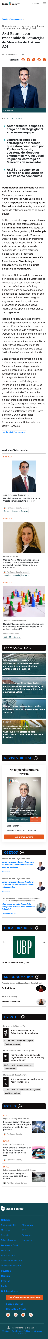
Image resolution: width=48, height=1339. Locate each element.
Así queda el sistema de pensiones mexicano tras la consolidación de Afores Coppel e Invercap (21, 666)
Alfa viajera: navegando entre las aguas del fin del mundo (15, 1176)
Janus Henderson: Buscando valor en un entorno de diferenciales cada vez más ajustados (18, 884)
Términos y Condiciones (12, 1331)
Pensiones (27, 1235)
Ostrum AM (19, 432)
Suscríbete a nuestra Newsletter (24, 1297)
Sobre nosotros (18, 976)
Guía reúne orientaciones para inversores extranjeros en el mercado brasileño (23, 734)
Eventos (11, 1017)
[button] (22, 1328)
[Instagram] (16, 1315)
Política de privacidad (33, 1331)
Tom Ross (6, 871)
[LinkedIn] (23, 59)
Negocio (16, 575)
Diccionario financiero (11, 1260)
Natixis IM (8, 432)
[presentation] (4, 942)
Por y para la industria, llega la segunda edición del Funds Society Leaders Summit (27, 1057)
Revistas (6, 1271)
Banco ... (7, 511)
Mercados (5, 1230)
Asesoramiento (8, 1255)
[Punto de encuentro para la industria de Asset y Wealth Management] (11, 3)
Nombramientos (8, 1225)
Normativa (27, 1240)
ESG (5, 637)
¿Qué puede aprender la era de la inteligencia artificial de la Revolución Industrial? (18, 906)
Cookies (22, 1333)
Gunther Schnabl (9, 914)
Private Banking (8, 1240)
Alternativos (27, 1225)
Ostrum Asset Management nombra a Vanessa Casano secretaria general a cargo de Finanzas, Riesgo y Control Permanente (21, 564)
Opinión (11, 852)
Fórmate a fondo (10, 1245)
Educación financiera (11, 1265)
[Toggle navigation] (44, 3)
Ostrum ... (25, 575)
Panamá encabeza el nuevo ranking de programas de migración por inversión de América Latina (23, 689)
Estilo (10, 1106)
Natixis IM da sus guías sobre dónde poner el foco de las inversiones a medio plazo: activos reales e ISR (23, 626)
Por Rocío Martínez (11, 633)
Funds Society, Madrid (15, 119)
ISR (10, 637)
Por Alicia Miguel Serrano (17, 1183)
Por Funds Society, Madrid (18, 508)
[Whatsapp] (44, 59)
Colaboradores (18, 928)
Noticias (5, 1220)
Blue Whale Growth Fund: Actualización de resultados (24, 1031)
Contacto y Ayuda (16, 1309)
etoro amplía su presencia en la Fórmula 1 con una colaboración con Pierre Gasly (17, 1151)
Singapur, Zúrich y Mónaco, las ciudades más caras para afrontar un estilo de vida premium (17, 1126)
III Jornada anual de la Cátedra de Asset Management (27, 1080)
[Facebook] (28, 59)
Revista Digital (18, 758)
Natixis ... (7, 575)
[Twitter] (33, 59)
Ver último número (24, 837)
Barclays (24, 511)
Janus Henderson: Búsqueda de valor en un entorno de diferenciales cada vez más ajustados (18, 864)
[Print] (39, 59)
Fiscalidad (6, 1250)
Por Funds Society (14, 1134)
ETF (24, 1230)
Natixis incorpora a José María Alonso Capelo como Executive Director (21, 499)
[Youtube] (23, 1315)
